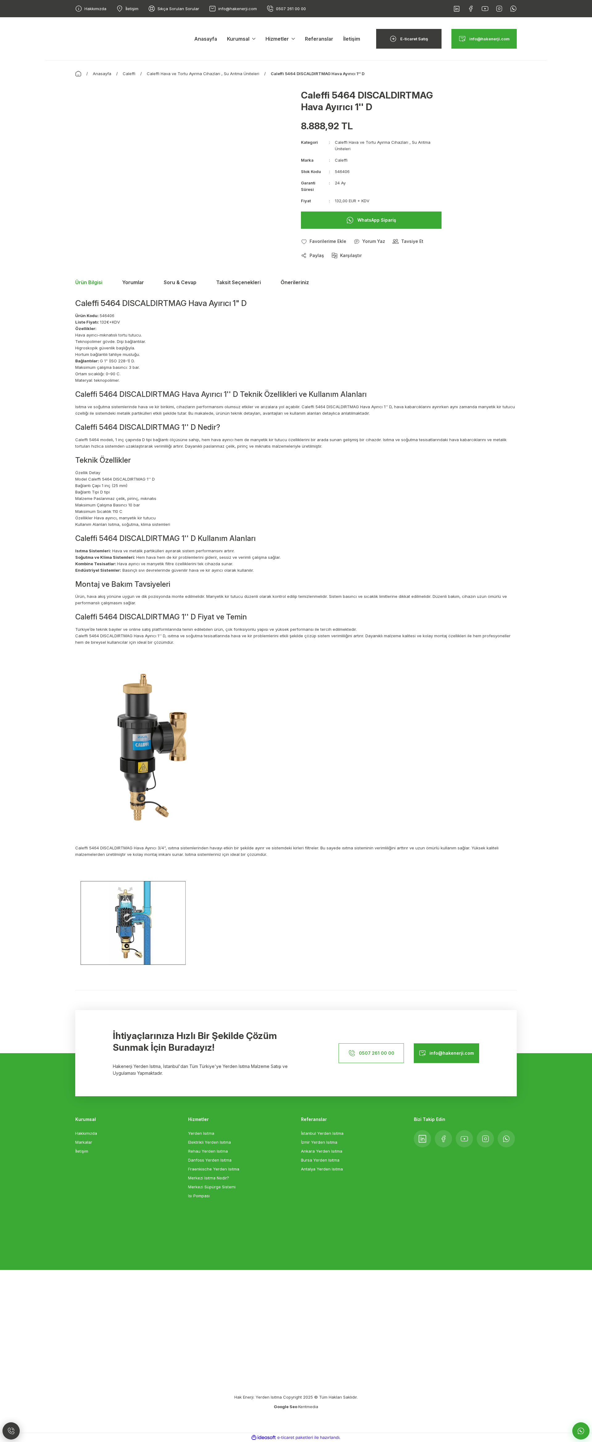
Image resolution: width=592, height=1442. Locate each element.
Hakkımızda (86, 1133)
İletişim (81, 1151)
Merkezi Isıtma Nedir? (208, 1177)
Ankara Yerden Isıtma (321, 1151)
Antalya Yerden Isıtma (322, 1168)
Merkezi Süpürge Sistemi (212, 1186)
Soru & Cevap (180, 282)
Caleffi (341, 160)
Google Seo (286, 1406)
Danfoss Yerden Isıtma (210, 1160)
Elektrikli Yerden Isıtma (209, 1142)
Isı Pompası (199, 1195)
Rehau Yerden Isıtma (208, 1151)
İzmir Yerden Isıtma (319, 1142)
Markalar (83, 1142)
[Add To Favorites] (323, 241)
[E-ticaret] (295, 1437)
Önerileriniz (295, 282)
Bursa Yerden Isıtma (320, 1160)
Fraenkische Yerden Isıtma (213, 1168)
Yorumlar (133, 282)
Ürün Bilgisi (88, 282)
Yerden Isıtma (201, 1133)
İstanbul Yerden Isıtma (322, 1133)
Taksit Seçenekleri (238, 282)
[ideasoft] (263, 1438)
